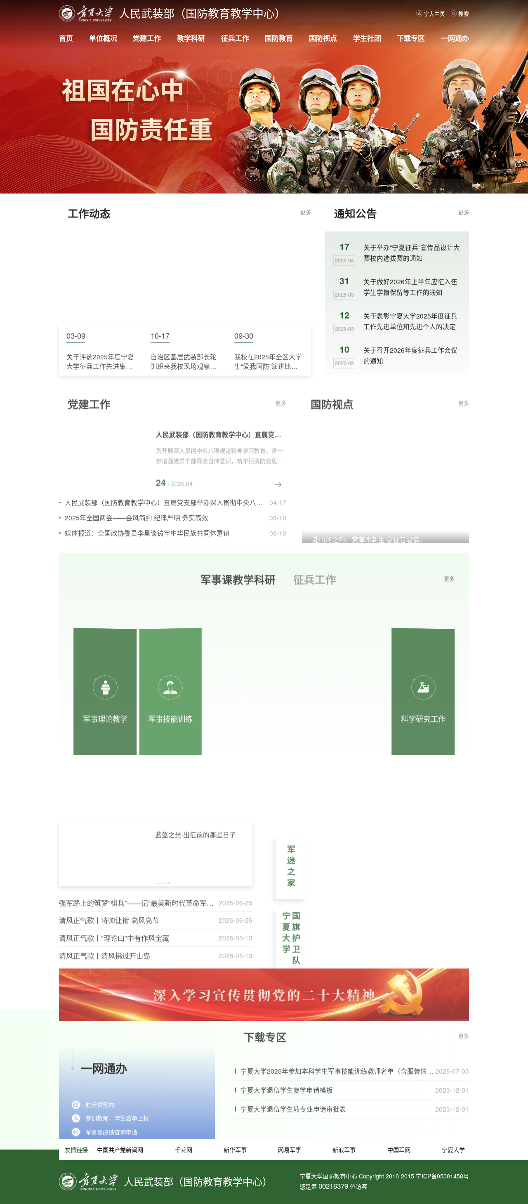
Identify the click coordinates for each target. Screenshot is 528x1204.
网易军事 (289, 1149)
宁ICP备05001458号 (442, 1176)
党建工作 (147, 38)
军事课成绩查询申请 (111, 1111)
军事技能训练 (170, 688)
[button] (252, 174)
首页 (66, 38)
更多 (305, 212)
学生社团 (367, 38)
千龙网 (183, 1149)
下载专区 (411, 38)
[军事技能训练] (295, 668)
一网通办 (455, 38)
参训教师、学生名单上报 (117, 1097)
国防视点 (323, 38)
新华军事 (235, 1149)
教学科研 (191, 38)
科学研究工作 (423, 688)
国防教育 (279, 38)
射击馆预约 (99, 1084)
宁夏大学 (453, 1149)
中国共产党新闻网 (120, 1149)
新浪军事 (344, 1149)
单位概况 (103, 38)
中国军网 (398, 1149)
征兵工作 (235, 38)
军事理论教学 (105, 688)
